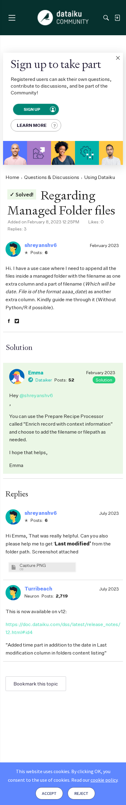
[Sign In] (117, 18)
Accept (49, 793)
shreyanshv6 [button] (40, 245)
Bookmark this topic (35, 684)
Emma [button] (35, 373)
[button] (118, 58)
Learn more (31, 125)
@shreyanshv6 (36, 395)
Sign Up (32, 109)
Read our (94, 780)
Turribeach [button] (38, 589)
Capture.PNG (33, 565)
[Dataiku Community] (63, 18)
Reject (81, 793)
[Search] (106, 18)
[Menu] (11, 17)
